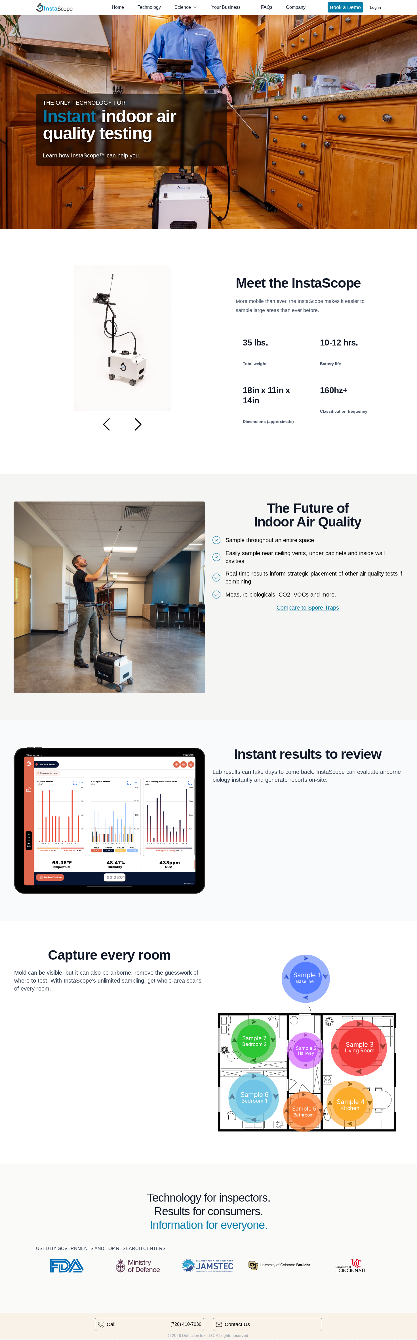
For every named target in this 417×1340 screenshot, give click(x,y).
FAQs (266, 7)
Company (296, 7)
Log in (375, 7)
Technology (149, 7)
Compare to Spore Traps (308, 607)
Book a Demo (345, 7)
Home (118, 7)
